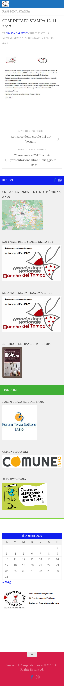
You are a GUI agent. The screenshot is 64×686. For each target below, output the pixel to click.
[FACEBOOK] (50, 180)
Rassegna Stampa (16, 11)
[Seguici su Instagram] (60, 180)
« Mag (6, 582)
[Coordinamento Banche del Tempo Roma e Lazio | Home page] (6, 4)
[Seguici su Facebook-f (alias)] (55, 180)
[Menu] (60, 4)
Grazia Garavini (17, 33)
